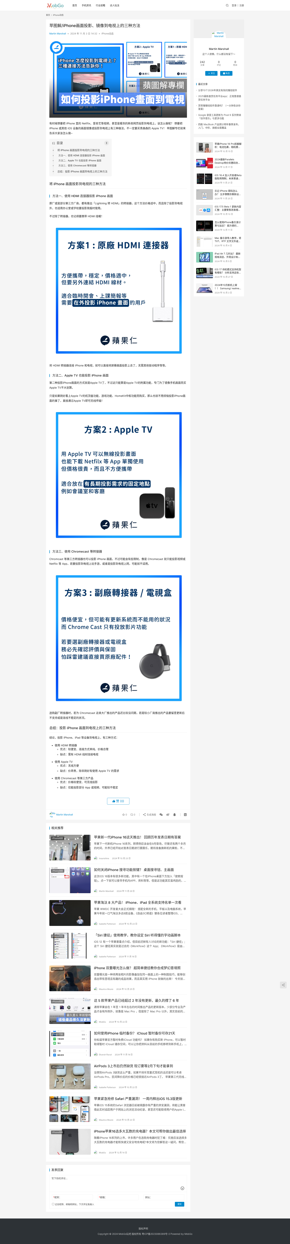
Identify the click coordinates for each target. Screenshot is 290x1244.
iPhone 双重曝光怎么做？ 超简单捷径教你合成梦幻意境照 (137, 968)
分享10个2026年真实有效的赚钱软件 (217, 90)
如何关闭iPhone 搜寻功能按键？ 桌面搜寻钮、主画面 (134, 870)
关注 (213, 73)
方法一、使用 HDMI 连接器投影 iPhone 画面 (81, 155)
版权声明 (143, 1228)
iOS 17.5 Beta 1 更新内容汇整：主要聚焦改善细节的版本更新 (228, 210)
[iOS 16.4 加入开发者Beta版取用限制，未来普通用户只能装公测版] (204, 179)
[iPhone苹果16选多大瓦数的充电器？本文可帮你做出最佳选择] (70, 1142)
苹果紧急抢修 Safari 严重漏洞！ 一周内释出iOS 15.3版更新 (138, 1099)
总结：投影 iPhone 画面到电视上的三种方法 (82, 171)
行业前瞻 (100, 5)
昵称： (57, 1197)
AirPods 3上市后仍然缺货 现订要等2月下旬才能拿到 (133, 1066)
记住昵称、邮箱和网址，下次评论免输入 (74, 1204)
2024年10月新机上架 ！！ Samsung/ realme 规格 (227, 288)
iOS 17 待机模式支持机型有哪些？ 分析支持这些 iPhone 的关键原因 (228, 272)
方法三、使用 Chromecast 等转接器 (77, 165)
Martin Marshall (57, 33)
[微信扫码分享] (161, 815)
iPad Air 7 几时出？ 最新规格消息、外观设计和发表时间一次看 (227, 257)
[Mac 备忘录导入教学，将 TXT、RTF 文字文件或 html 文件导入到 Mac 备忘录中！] (204, 241)
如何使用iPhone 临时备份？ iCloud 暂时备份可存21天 (134, 1033)
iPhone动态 (108, 33)
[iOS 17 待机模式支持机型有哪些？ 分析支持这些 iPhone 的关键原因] (204, 273)
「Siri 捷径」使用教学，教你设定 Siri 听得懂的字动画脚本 (137, 935)
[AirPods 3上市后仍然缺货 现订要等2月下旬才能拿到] (70, 1076)
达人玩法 (114, 5)
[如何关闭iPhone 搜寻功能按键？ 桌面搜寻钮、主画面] (70, 880)
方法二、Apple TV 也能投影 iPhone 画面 (79, 160)
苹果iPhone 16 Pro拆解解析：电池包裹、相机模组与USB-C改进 (228, 147)
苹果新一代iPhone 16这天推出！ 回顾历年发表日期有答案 (137, 837)
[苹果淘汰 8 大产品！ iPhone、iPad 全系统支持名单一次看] (70, 913)
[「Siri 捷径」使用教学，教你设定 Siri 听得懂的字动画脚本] (70, 946)
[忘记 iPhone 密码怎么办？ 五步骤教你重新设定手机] (204, 194)
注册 (241, 5)
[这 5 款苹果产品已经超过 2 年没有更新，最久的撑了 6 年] (70, 1011)
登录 (234, 5)
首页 (74, 5)
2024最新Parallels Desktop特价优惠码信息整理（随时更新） (227, 162)
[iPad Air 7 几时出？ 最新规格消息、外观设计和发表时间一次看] (204, 257)
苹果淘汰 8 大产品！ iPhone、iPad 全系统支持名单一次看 (137, 903)
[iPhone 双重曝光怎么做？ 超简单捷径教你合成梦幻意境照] (70, 978)
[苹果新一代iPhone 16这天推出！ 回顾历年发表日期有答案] (70, 848)
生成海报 (151, 814)
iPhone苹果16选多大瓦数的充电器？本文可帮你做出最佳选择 (140, 1131)
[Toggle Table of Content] (106, 143)
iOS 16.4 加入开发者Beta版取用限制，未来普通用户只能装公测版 (228, 178)
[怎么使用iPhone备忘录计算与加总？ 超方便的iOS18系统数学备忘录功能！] (204, 226)
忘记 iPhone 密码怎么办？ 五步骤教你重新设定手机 (228, 194)
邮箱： (103, 1197)
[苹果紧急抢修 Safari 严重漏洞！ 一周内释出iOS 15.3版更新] (70, 1109)
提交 (180, 1204)
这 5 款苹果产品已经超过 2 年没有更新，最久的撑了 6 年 (136, 1001)
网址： (148, 1197)
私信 (228, 73)
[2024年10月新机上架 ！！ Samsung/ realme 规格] (204, 288)
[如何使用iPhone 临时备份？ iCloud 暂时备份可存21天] (70, 1044)
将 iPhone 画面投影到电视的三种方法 (78, 150)
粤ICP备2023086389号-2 (156, 1233)
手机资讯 (86, 5)
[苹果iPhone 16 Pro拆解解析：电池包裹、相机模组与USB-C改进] (204, 147)
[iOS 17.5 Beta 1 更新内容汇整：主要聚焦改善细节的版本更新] (204, 210)
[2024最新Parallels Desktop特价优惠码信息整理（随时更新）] (204, 163)
